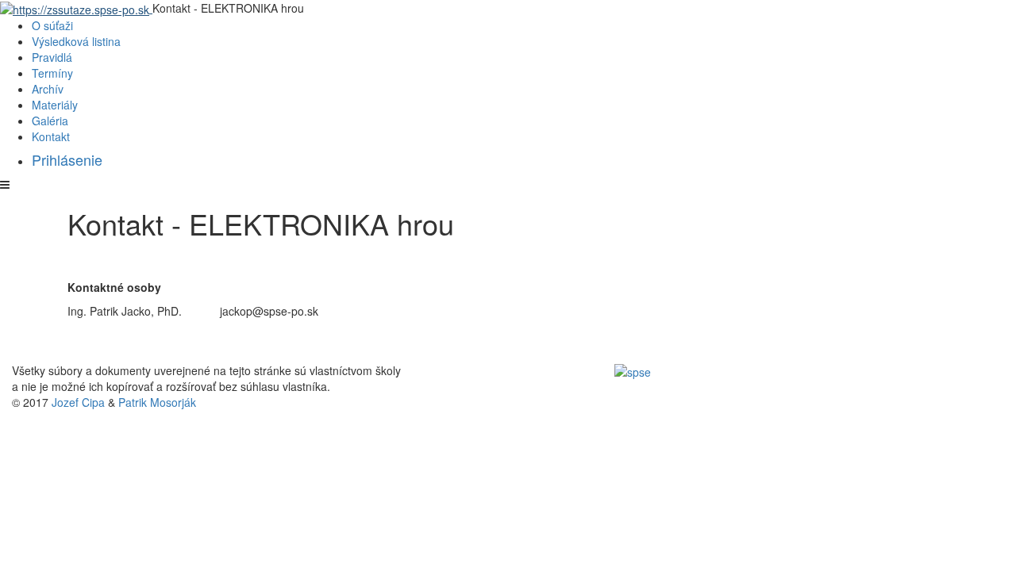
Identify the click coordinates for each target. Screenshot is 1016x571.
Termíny (52, 73)
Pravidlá (52, 57)
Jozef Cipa (78, 402)
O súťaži (52, 25)
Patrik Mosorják (157, 402)
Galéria (50, 120)
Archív (48, 89)
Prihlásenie (67, 159)
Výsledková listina (76, 41)
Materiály (55, 105)
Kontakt (51, 136)
